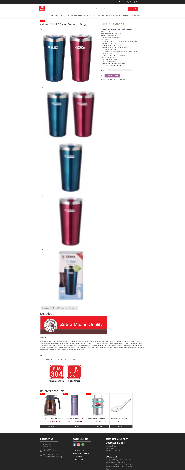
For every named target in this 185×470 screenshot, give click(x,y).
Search (133, 9)
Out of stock (51, 426)
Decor (115, 15)
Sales (45, 15)
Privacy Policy (78, 459)
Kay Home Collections (82, 15)
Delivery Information (80, 450)
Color (102, 70)
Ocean (63, 15)
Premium (137, 15)
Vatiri (57, 15)
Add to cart (112, 75)
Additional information (59, 308)
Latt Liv (70, 15)
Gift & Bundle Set (126, 15)
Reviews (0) (73, 308)
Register (129, 2)
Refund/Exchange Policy (81, 453)
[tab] (46, 308)
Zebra (51, 15)
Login (123, 2)
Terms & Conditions (80, 456)
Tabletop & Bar (98, 15)
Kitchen (109, 15)
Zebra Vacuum (122, 79)
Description (46, 308)
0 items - (139, 2)
